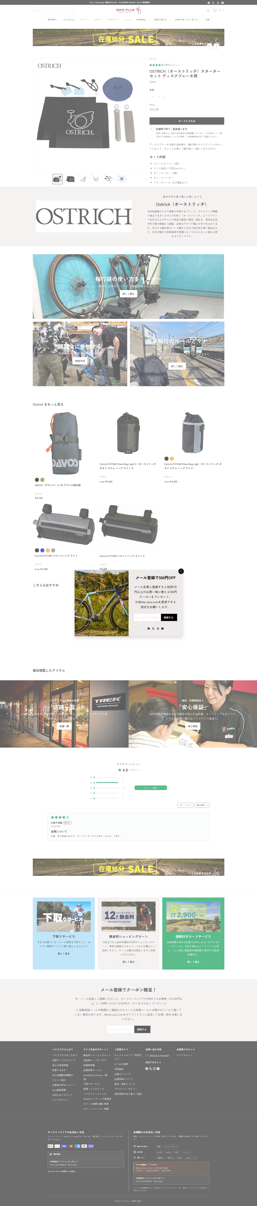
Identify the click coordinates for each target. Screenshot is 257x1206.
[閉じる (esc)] (181, 571)
